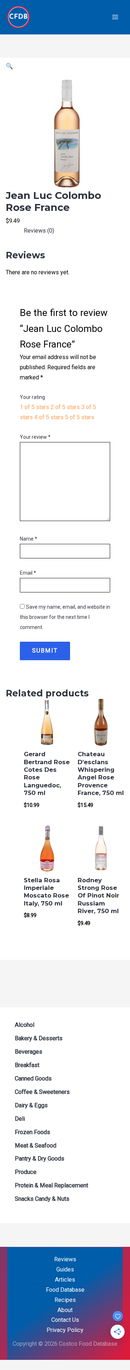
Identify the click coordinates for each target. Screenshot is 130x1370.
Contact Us (65, 1319)
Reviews (65, 1259)
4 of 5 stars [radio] (49, 417)
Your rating (32, 397)
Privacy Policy (65, 1330)
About (65, 1310)
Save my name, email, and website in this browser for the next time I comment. (65, 617)
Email (28, 573)
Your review (35, 437)
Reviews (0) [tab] (39, 230)
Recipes (65, 1299)
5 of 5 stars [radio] (79, 417)
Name (28, 539)
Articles (65, 1279)
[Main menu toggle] (115, 17)
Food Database (65, 1289)
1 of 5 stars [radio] (34, 407)
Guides (65, 1269)
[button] (9, 66)
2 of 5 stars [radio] (65, 407)
